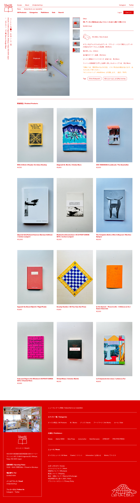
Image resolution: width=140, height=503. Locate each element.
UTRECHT (106, 439)
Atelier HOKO (60, 439)
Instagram (122, 5)
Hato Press (71, 439)
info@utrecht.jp (37, 5)
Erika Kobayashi (94, 79)
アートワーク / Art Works (102, 423)
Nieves (50, 439)
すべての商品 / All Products (57, 423)
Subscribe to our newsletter (33, 9)
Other (85, 19)
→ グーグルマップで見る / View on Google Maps (6, 33)
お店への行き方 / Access (56, 466)
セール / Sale (118, 423)
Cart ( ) (128, 12)
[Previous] (30, 56)
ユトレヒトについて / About (57, 468)
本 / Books (73, 423)
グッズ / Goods (85, 423)
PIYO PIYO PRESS (118, 439)
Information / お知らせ (93, 455)
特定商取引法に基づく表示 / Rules (59, 479)
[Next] (56, 56)
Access (19, 5)
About (27, 5)
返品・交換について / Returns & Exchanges (62, 476)
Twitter (131, 5)
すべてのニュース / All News (57, 455)
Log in (120, 12)
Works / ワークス (110, 455)
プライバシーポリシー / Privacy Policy (61, 481)
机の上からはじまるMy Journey (115, 79)
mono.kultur (82, 439)
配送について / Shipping (56, 474)
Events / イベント (76, 455)
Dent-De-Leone (94, 439)
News (19, 9)
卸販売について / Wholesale (57, 471)
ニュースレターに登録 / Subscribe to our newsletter (65, 408)
